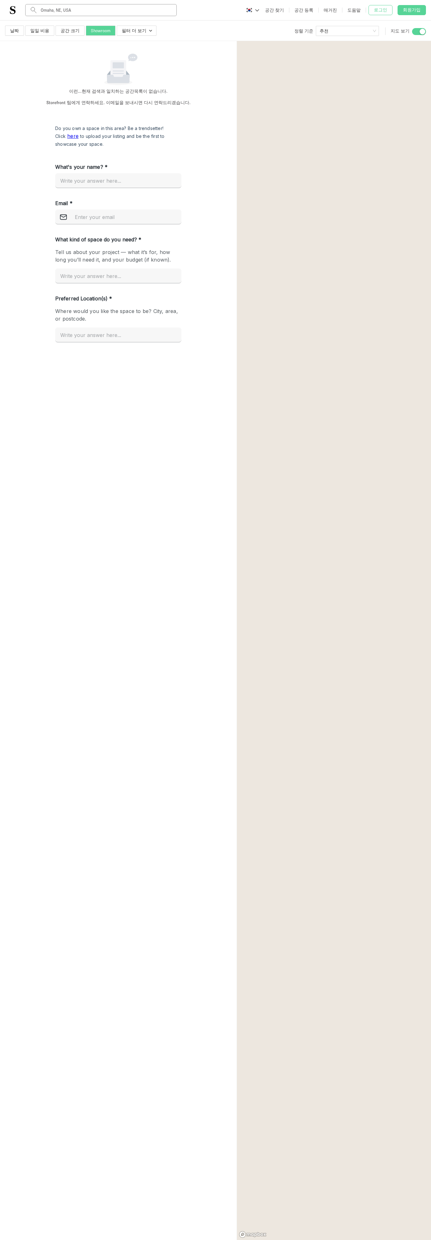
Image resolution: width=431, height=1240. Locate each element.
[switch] (419, 31)
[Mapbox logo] (253, 1234)
